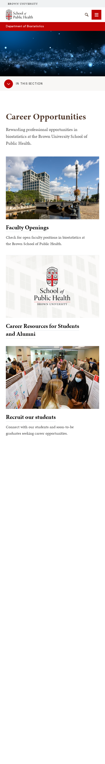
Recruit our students (31, 417)
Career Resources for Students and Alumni (42, 330)
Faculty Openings (27, 227)
